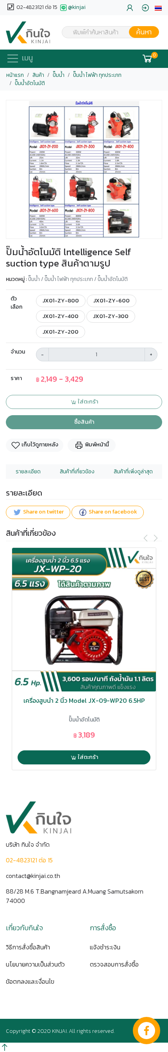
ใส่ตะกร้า (87, 401)
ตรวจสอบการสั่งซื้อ (114, 964)
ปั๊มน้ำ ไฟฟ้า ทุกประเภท (97, 75)
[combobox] (105, 32)
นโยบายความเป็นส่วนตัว (35, 964)
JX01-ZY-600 (111, 300)
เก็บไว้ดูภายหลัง (39, 445)
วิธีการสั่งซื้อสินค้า (28, 947)
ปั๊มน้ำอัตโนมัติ (30, 83)
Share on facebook (112, 512)
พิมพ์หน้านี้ (96, 445)
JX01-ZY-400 (61, 316)
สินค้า (38, 75)
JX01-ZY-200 (61, 331)
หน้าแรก (15, 75)
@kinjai (77, 7)
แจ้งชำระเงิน (105, 947)
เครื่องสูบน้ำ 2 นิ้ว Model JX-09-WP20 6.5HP (84, 700)
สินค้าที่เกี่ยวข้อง (77, 471)
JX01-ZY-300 (111, 316)
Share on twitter (43, 512)
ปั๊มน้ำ (58, 75)
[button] (158, 7)
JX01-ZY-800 (61, 300)
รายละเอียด (28, 471)
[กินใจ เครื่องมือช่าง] (28, 32)
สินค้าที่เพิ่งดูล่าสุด (133, 471)
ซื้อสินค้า (84, 422)
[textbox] (105, 33)
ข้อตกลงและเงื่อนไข (30, 981)
